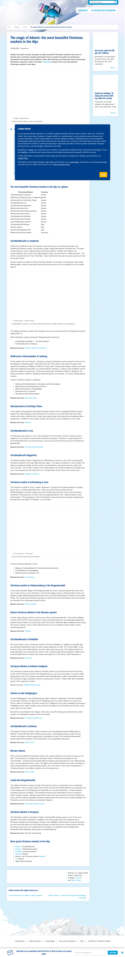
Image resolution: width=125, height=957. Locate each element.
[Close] (122, 952)
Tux (16, 859)
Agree (31, 150)
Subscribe (112, 952)
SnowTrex (47, 62)
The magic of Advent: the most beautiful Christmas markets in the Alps (51, 27)
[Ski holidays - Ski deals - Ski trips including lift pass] (9, 27)
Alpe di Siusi (76, 880)
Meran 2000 (29, 772)
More (113, 68)
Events (25, 27)
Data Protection (35, 941)
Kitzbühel (28, 658)
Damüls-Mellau (30, 604)
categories (83, 10)
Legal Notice (74, 162)
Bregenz (18, 849)
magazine (17, 27)
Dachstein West (31, 398)
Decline (24, 152)
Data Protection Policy (61, 164)
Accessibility (50, 941)
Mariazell (18, 854)
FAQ (82, 941)
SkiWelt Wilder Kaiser (32, 685)
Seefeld (42, 856)
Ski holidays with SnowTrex (103, 10)
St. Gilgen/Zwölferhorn (33, 718)
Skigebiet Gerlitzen (32, 474)
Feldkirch (18, 851)
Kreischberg (29, 577)
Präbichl (28, 422)
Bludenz (18, 847)
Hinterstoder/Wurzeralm (34, 447)
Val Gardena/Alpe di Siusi (34, 804)
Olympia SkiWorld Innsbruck (36, 348)
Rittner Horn (29, 742)
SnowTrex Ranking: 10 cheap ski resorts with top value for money (104, 96)
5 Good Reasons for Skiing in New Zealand (25, 895)
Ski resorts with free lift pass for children (105, 51)
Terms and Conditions (67, 941)
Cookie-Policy (23, 158)
